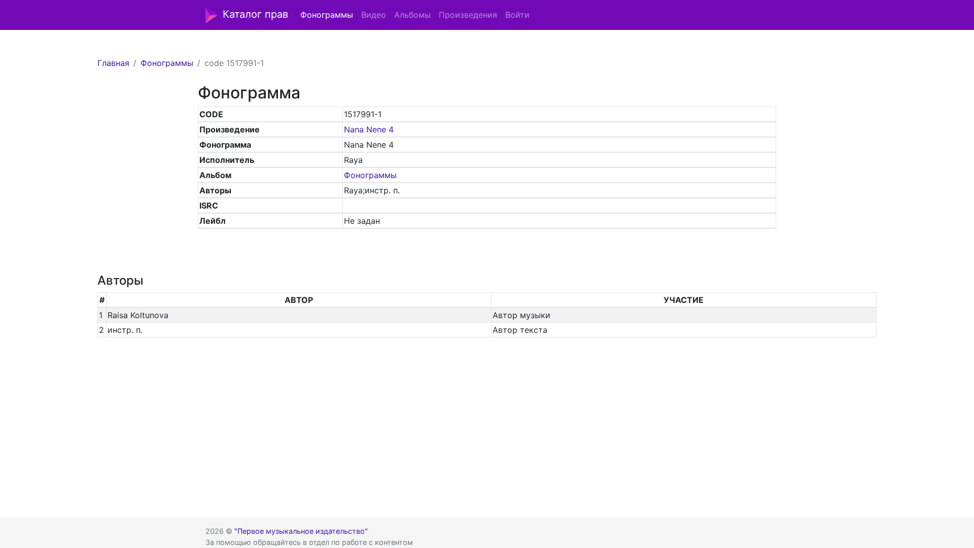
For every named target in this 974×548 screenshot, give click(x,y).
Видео (373, 15)
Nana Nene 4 (369, 129)
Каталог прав (255, 14)
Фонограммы (326, 15)
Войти (517, 15)
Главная (113, 63)
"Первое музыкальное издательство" (301, 531)
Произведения (468, 15)
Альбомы (412, 15)
